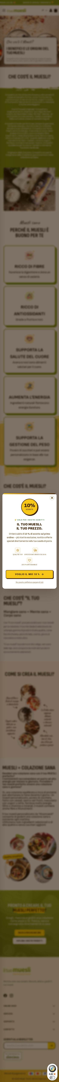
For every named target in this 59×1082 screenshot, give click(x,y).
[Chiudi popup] (52, 497)
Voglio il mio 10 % (27, 574)
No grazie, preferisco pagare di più (29, 582)
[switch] (52, 1077)
